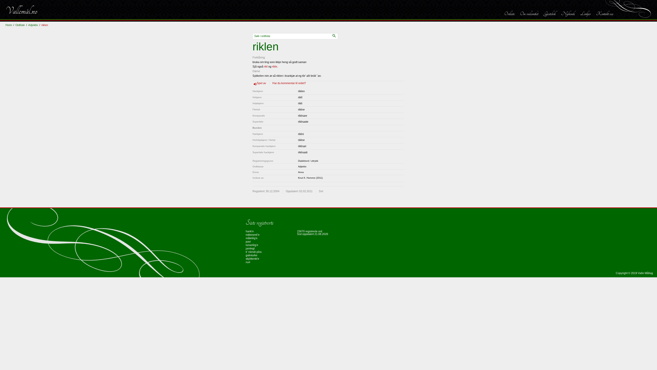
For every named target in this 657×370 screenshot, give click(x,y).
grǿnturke (251, 255)
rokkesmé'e (253, 234)
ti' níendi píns (254, 251)
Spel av (262, 83)
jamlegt (250, 248)
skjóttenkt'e (252, 258)
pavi (248, 241)
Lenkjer (585, 13)
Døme (256, 71)
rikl (266, 66)
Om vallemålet (529, 13)
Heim (8, 25)
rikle (274, 66)
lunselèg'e (252, 245)
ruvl (248, 262)
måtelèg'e (251, 238)
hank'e (250, 231)
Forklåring (259, 57)
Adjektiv (33, 25)
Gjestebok (550, 13)
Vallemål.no (21, 10)
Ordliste (509, 13)
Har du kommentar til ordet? (289, 83)
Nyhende (568, 13)
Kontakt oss (604, 13)
